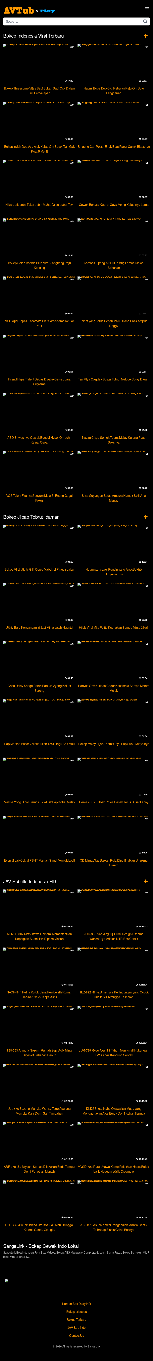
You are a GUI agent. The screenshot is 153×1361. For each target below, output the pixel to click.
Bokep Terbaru (76, 1319)
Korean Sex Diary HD (76, 1303)
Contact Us (76, 1335)
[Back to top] (146, 1352)
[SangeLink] (30, 10)
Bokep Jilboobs (76, 1311)
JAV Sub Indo (77, 1327)
